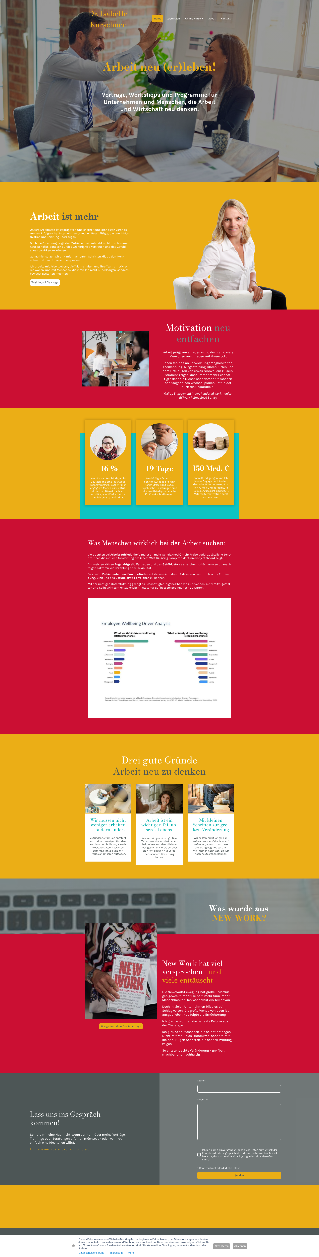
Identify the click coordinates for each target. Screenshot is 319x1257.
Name (201, 1080)
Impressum (116, 1252)
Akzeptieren (221, 1246)
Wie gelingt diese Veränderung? (121, 1026)
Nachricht (203, 1099)
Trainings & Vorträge (44, 282)
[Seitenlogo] (108, 32)
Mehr (131, 1252)
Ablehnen (240, 1246)
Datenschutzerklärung (91, 1252)
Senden (239, 1175)
